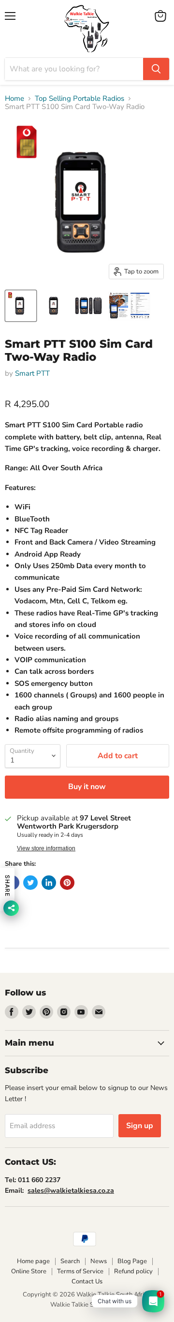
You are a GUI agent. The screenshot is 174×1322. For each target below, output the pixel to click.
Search (70, 1261)
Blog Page (132, 1261)
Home (14, 99)
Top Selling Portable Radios (79, 99)
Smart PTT (32, 373)
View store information (46, 848)
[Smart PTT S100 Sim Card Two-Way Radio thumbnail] (20, 305)
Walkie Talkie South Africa (87, 1304)
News (98, 1261)
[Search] (156, 69)
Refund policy (133, 1271)
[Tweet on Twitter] (30, 882)
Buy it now (87, 786)
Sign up (139, 1125)
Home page (33, 1261)
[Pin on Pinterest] (67, 882)
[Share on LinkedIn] (49, 882)
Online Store (28, 1271)
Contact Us (87, 1281)
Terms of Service (80, 1271)
